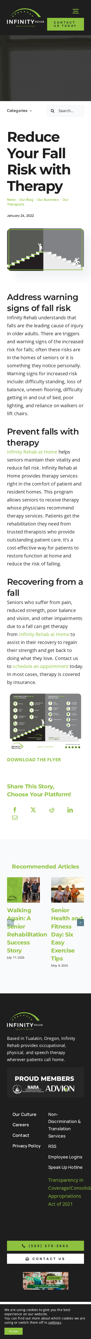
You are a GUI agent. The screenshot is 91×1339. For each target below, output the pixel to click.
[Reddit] (52, 810)
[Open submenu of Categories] (30, 110)
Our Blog (26, 199)
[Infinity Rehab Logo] (25, 10)
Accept (13, 1331)
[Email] (15, 818)
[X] (33, 810)
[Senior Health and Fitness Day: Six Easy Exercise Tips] (67, 890)
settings (54, 1322)
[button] (10, 922)
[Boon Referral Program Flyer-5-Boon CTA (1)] (45, 1274)
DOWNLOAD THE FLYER (34, 759)
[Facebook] (15, 810)
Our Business (48, 199)
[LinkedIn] (70, 810)
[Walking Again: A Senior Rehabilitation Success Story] (23, 890)
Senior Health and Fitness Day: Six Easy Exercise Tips (67, 934)
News (11, 199)
